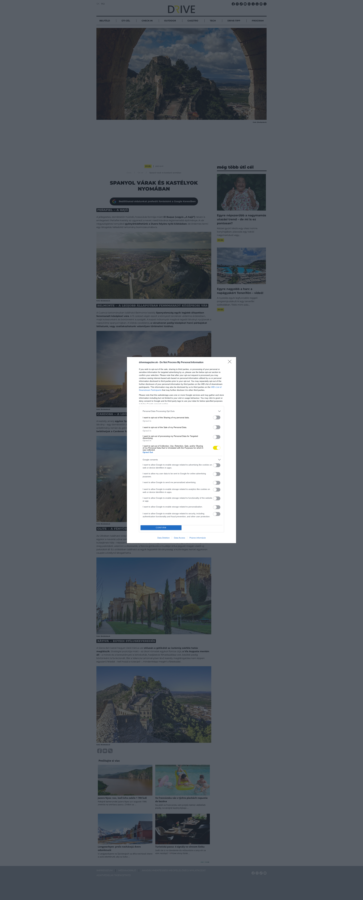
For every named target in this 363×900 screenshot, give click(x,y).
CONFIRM (161, 528)
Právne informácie (197, 538)
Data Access (179, 538)
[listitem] (181, 411)
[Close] (230, 362)
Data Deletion (163, 538)
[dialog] (181, 450)
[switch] (216, 417)
